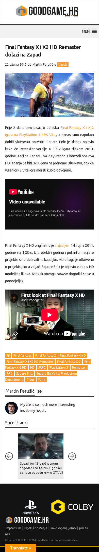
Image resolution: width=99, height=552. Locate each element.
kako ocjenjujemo (63, 528)
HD (32, 367)
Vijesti (62, 64)
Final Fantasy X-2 (69, 361)
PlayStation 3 (59, 367)
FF (8, 355)
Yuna (41, 379)
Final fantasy (22, 355)
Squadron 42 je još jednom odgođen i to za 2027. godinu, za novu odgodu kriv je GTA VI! (41, 468)
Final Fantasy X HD (73, 355)
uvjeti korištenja (35, 528)
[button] (86, 31)
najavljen (62, 245)
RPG (9, 373)
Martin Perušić (42, 64)
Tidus (30, 379)
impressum (13, 528)
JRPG (42, 367)
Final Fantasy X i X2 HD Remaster (30, 361)
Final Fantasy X (45, 355)
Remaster (79, 367)
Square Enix (24, 373)
